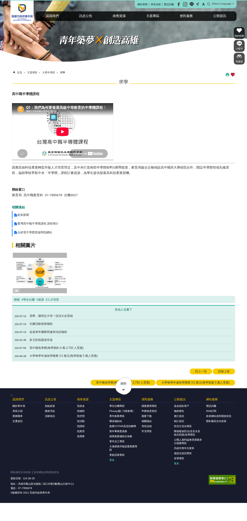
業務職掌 (17, 416)
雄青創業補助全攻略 (120, 436)
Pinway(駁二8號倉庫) (121, 411)
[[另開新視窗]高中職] (40, 273)
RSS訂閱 (211, 411)
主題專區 (152, 16)
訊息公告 (85, 16)
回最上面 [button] (224, 371)
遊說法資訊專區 (183, 453)
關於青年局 (18, 405)
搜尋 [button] (208, 4)
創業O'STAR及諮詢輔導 (122, 426)
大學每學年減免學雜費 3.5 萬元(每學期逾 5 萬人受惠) (195, 382)
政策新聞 (23, 214)
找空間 (81, 416)
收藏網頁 (232, 74)
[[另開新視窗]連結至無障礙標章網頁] (222, 480)
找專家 (81, 436)
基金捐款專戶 (181, 405)
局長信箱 (156, 4)
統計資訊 (179, 421)
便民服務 (186, 16)
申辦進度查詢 (149, 411)
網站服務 (212, 399)
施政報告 (179, 411)
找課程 (81, 426)
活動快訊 (50, 416)
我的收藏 (239, 36)
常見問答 (147, 431)
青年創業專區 (117, 416)
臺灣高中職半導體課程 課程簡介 (38, 223)
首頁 (19, 72)
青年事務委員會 (118, 431)
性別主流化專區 (183, 426)
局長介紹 (17, 411)
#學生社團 (28, 299)
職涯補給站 (115, 421)
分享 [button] (197, 4)
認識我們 (52, 16)
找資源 (239, 61)
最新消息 (50, 411)
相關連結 (147, 421)
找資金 (81, 405)
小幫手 (239, 48)
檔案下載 (147, 416)
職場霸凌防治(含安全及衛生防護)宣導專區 (187, 433)
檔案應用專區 (149, 405)
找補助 (81, 411)
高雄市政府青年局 (22, 12)
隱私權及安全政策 (216, 421)
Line (191, 4)
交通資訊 (17, 421)
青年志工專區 (117, 441)
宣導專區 (179, 458)
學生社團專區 (117, 405)
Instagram (185, 4)
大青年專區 (48, 72)
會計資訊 (179, 416)
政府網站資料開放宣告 (218, 416)
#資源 (40, 299)
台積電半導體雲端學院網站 (34, 232)
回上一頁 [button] (201, 371)
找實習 (81, 431)
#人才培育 (52, 299)
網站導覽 (142, 4)
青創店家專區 (117, 454)
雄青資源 (119, 16)
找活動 (81, 421)
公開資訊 (219, 16)
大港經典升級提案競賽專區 (123, 448)
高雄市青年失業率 (184, 448)
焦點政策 (50, 405)
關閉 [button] (123, 383)
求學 (62, 72)
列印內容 (227, 74)
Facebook (178, 4)
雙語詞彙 (169, 4)
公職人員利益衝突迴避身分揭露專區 (188, 441)
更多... (113, 459)
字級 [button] (203, 4)
